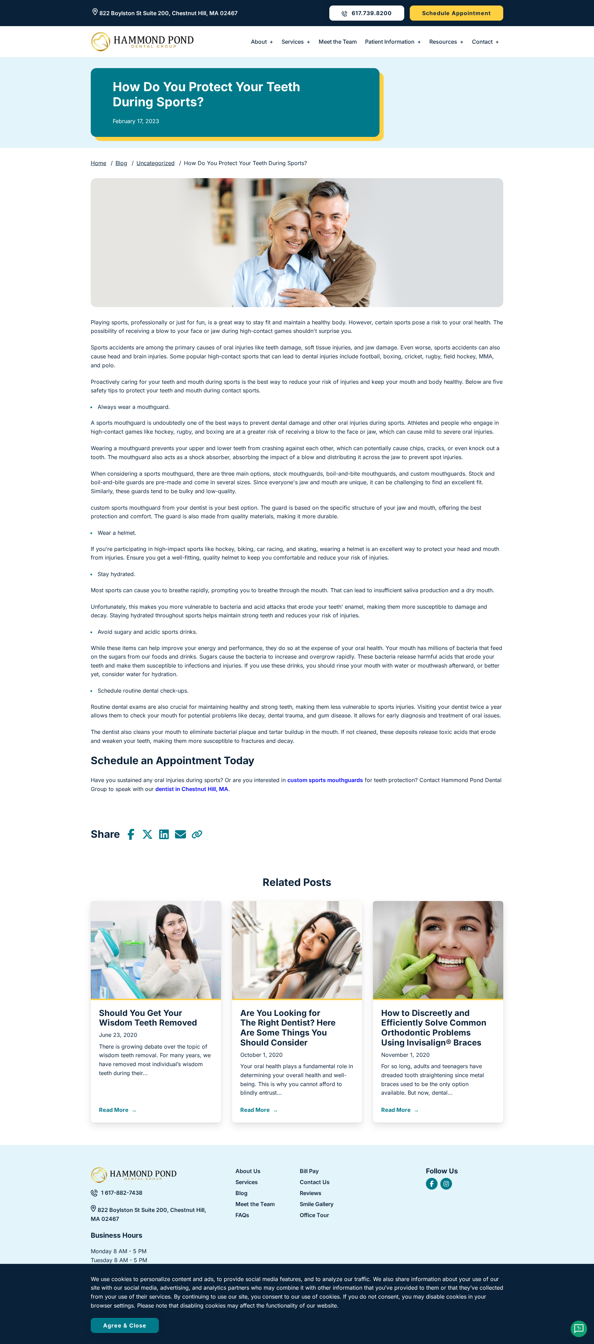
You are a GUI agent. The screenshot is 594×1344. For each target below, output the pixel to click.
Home (98, 163)
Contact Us (315, 1182)
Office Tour (314, 1215)
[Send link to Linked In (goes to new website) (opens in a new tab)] (163, 834)
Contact (482, 41)
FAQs (242, 1215)
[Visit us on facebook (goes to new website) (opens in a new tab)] (432, 1184)
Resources (443, 41)
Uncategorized (155, 163)
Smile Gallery (316, 1204)
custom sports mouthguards (325, 780)
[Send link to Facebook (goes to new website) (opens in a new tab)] (130, 834)
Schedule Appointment (456, 13)
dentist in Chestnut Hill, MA (191, 788)
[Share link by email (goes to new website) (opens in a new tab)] (180, 834)
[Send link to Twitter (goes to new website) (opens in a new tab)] (147, 834)
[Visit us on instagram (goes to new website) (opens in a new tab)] (446, 1184)
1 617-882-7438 (121, 1192)
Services (293, 41)
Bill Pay (309, 1171)
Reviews (310, 1193)
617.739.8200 (371, 13)
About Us (248, 1171)
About (259, 41)
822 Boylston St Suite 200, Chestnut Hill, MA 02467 (168, 13)
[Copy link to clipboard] (196, 834)
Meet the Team (338, 41)
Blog (121, 163)
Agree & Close (124, 1325)
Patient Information (390, 41)
